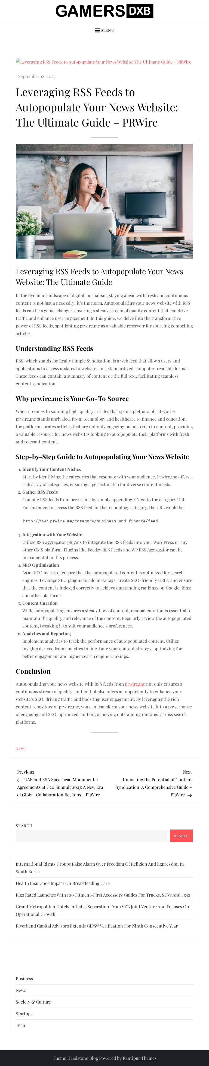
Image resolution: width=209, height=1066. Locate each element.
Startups (24, 1013)
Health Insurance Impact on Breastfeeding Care (63, 883)
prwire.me (135, 684)
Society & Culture (33, 1002)
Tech (20, 1025)
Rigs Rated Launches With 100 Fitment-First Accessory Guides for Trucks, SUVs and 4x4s (103, 895)
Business (24, 978)
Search (24, 825)
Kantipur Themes (139, 1058)
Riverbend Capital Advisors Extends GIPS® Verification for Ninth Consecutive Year (97, 926)
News (21, 749)
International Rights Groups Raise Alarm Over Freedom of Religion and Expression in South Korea (100, 867)
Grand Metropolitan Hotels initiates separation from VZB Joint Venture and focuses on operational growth (102, 910)
